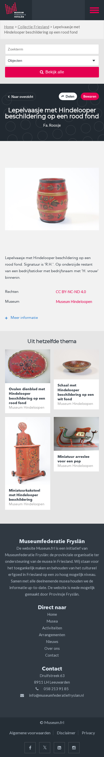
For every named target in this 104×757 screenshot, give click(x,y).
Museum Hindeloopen (74, 301)
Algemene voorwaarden (29, 732)
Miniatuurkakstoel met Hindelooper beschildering (24, 495)
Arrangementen (52, 634)
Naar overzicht (22, 97)
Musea (52, 621)
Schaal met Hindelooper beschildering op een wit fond (76, 392)
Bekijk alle (54, 72)
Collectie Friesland (33, 26)
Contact (52, 655)
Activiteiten (52, 628)
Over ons (52, 648)
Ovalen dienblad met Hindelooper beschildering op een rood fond (27, 396)
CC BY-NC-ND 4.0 (71, 291)
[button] (94, 10)
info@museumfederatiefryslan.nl (56, 695)
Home (9, 26)
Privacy (88, 732)
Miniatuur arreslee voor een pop (73, 459)
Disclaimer (66, 732)
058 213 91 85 (56, 688)
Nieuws (52, 641)
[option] (52, 199)
